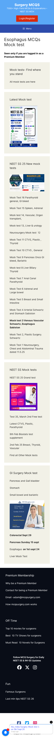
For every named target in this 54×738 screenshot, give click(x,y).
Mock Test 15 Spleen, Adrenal (26, 208)
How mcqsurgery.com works (21, 604)
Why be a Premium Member (21, 583)
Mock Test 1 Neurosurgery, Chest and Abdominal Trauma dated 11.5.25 (26, 348)
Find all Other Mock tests (24, 455)
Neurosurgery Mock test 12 (25, 232)
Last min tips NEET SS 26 (20, 698)
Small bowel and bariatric (24, 495)
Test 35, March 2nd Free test (26, 416)
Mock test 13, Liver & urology (26, 225)
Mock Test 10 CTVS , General (26, 250)
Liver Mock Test (18, 556)
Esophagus (24, 549)
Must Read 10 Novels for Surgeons (25, 642)
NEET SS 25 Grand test (23, 377)
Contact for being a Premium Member (26, 590)
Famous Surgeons (16, 691)
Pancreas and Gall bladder (25, 480)
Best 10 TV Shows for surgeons (23, 635)
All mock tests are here (23, 81)
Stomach (15, 487)
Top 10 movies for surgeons (21, 628)
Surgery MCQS (27, 5)
